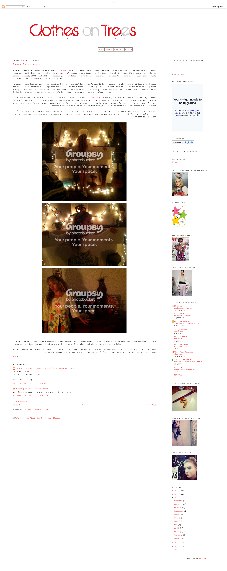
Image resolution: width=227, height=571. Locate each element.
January (178, 538)
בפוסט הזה (97, 98)
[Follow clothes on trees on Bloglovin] (183, 144)
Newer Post (18, 405)
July (176, 518)
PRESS (128, 49)
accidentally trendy (183, 308)
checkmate (178, 354)
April (177, 528)
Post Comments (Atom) (38, 410)
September (179, 511)
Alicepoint (179, 314)
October (178, 508)
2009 (177, 550)
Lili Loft (179, 367)
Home (84, 405)
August (177, 515)
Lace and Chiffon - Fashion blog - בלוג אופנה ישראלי (42, 368)
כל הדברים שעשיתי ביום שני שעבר (188, 324)
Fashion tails (181, 344)
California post (62, 70)
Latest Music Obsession (184, 370)
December (178, 501)
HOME (101, 49)
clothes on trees (113, 14)
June (176, 521)
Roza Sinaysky (181, 337)
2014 (177, 491)
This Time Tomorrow (183, 352)
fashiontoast (180, 329)
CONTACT (118, 49)
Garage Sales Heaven (26, 64)
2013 (177, 494)
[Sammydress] (178, 74)
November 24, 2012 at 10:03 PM (30, 396)
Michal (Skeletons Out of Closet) (32, 389)
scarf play (179, 331)
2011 (177, 543)
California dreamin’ (183, 316)
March (177, 532)
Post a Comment (20, 401)
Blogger (202, 559)
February (178, 535)
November (178, 504)
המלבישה (178, 306)
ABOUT (109, 49)
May (176, 525)
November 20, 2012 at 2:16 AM (30, 383)
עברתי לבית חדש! (181, 347)
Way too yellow (181, 321)
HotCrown (178, 339)
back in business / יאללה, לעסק (188, 362)
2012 (177, 498)
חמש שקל (178, 375)
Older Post (150, 405)
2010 (177, 546)
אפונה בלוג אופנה (182, 360)
